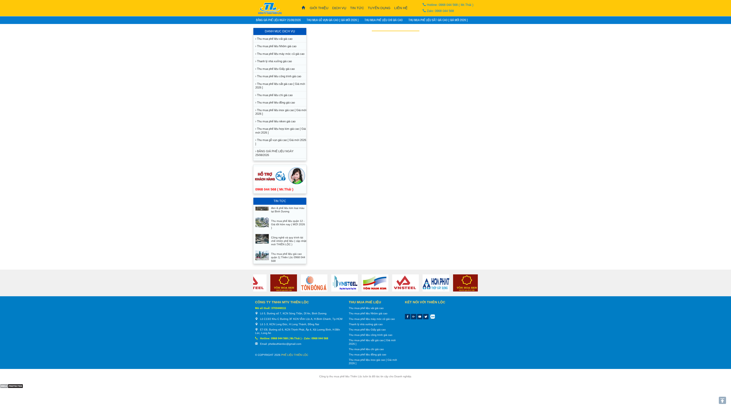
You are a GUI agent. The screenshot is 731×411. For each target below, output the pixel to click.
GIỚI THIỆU (319, 8)
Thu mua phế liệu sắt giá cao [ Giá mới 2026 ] (438, 20)
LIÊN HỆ (401, 8)
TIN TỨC (357, 8)
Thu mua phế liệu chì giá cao (383, 20)
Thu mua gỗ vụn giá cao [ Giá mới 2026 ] (332, 20)
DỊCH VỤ (339, 8)
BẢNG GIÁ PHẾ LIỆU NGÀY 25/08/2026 (278, 20)
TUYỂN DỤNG (379, 8)
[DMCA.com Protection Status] (11, 385)
